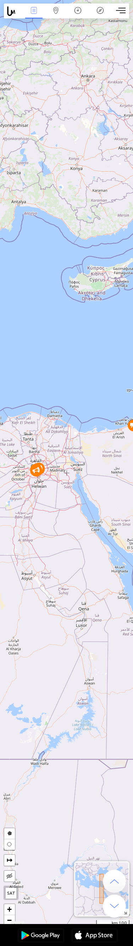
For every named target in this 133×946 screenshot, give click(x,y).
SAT (11, 893)
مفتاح (100, 15)
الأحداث (33, 15)
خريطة (56, 15)
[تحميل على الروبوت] (40, 936)
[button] (36, 470)
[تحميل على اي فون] (94, 936)
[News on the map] (13, 11)
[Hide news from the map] (9, 876)
